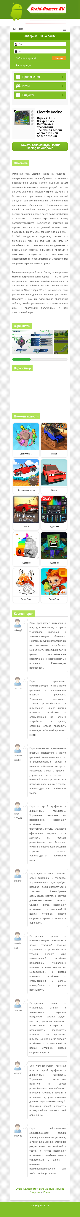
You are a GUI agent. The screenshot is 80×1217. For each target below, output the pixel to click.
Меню (18, 29)
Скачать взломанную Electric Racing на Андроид (40, 146)
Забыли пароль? (26, 58)
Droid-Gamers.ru (26, 1188)
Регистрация (23, 65)
